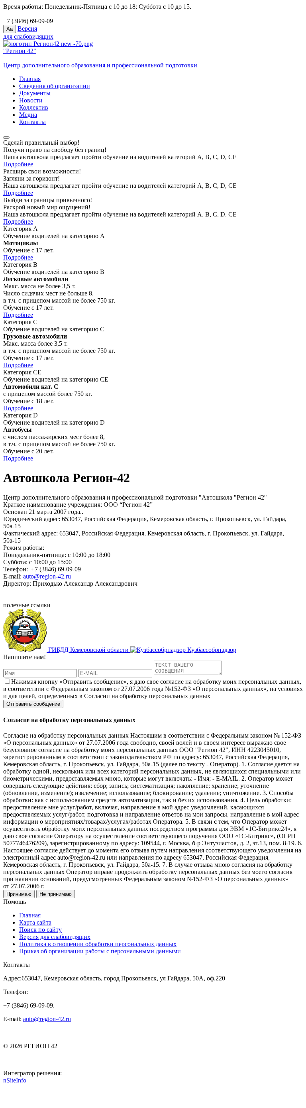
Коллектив (33, 107)
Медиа (28, 114)
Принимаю (18, 894)
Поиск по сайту (40, 929)
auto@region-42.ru (47, 576)
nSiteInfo (14, 1080)
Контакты (32, 121)
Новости (31, 100)
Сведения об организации (54, 86)
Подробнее (18, 164)
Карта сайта (35, 922)
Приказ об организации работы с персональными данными (100, 951)
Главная (30, 78)
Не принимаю (55, 894)
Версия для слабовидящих (54, 936)
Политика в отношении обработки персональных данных (98, 944)
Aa (9, 29)
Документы (35, 93)
